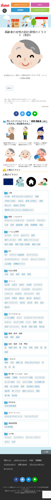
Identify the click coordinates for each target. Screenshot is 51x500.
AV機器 (7, 377)
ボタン (7, 442)
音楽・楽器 (33, 327)
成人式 (29, 298)
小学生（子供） (10, 201)
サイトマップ (8, 469)
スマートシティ (14, 413)
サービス (8, 235)
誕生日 (7, 307)
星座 (36, 348)
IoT (6, 255)
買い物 (24, 327)
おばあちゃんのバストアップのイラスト (10, 165)
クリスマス (38, 285)
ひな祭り (18, 294)
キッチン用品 (9, 382)
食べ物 (7, 395)
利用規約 (20, 10)
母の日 (22, 303)
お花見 (29, 285)
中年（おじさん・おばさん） (22, 196)
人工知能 (8, 264)
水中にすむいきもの (32, 362)
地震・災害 (13, 348)
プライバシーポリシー (36, 464)
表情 (9, 99)
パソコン (25, 259)
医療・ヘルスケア (15, 217)
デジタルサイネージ (12, 259)
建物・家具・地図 (15, 333)
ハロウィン (9, 294)
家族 (37, 196)
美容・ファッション (31, 240)
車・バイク (16, 391)
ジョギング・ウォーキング (33, 318)
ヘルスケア (30, 220)
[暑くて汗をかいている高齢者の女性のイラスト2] (40, 155)
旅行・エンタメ (10, 240)
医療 (26, 225)
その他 (7, 196)
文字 (13, 442)
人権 (6, 274)
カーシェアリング (31, 416)
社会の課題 (12, 271)
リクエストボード (40, 10)
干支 (12, 362)
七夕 (37, 294)
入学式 (7, 298)
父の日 (29, 303)
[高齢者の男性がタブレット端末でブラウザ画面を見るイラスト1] (10, 133)
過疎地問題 (12, 423)
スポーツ (8, 322)
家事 (34, 322)
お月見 (7, 285)
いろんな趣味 (9, 318)
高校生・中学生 (19, 205)
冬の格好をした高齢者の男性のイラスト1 (40, 143)
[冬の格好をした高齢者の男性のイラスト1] (40, 133)
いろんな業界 (13, 232)
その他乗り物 (39, 382)
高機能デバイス (19, 264)
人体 (6, 225)
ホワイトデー (29, 294)
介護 (12, 225)
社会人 (20, 201)
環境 (29, 274)
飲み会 (41, 327)
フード (16, 235)
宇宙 (30, 348)
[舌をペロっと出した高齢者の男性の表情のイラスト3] (25, 155)
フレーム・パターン (33, 437)
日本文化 (11, 402)
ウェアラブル (40, 377)
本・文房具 (14, 386)
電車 (37, 391)
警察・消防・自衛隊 (22, 244)
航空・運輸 (9, 244)
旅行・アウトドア (11, 303)
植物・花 (19, 362)
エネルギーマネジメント (13, 416)
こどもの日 (26, 289)
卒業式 (14, 298)
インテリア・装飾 (26, 377)
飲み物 (14, 395)
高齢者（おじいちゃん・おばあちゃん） (19, 101)
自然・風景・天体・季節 (17, 344)
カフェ (19, 318)
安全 (12, 274)
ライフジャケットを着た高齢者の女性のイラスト (25, 143)
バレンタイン (37, 289)
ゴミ (18, 382)
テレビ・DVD (18, 322)
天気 (25, 348)
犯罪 (23, 274)
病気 (41, 225)
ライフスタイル (14, 314)
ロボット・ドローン (38, 259)
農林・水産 (36, 244)
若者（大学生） (31, 201)
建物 (17, 337)
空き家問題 (9, 427)
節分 (36, 303)
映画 (40, 322)
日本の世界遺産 (10, 406)
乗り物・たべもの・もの (17, 374)
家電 (6, 386)
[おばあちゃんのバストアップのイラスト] (10, 155)
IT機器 (15, 377)
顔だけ (9, 88)
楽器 (22, 386)
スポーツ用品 (27, 382)
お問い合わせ (22, 464)
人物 (5, 99)
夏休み (21, 298)
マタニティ (41, 220)
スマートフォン (32, 255)
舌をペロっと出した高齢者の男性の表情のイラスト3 (25, 165)
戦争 (17, 274)
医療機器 (34, 225)
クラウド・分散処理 (17, 255)
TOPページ (7, 460)
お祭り (21, 285)
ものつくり (25, 235)
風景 (6, 352)
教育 (33, 235)
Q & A (40, 5)
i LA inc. (22, 492)
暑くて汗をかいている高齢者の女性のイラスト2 (40, 165)
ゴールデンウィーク (12, 289)
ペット (28, 322)
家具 (12, 337)
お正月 (14, 285)
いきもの (11, 359)
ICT (9, 251)
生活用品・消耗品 (33, 386)
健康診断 (19, 225)
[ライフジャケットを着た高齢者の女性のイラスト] (25, 133)
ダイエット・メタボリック (14, 220)
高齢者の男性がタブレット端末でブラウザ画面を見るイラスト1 (10, 144)
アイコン (8, 437)
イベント (11, 281)
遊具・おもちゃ (28, 391)
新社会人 (37, 298)
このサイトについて (20, 5)
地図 (6, 337)
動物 (6, 362)
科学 (20, 240)
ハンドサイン (18, 437)
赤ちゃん (8, 205)
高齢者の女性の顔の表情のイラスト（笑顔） (25, 33)
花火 (42, 303)
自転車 (7, 391)
